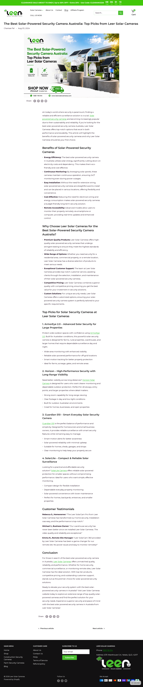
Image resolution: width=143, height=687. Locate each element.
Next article (98, 628)
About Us (49, 10)
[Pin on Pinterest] (38, 101)
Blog (66, 10)
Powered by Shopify (12, 679)
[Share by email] (45, 101)
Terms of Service (40, 660)
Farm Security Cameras (14, 663)
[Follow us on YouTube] (65, 680)
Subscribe (69, 657)
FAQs (35, 657)
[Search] (120, 13)
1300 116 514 (108, 650)
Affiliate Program (77, 10)
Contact (59, 10)
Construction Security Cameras (13, 658)
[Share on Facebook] (34, 101)
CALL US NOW (36, 15)
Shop (6, 654)
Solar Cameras (36, 10)
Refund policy (39, 664)
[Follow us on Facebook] (58, 680)
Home (6, 650)
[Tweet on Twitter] (42, 101)
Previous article (47, 628)
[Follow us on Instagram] (62, 680)
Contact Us (38, 654)
